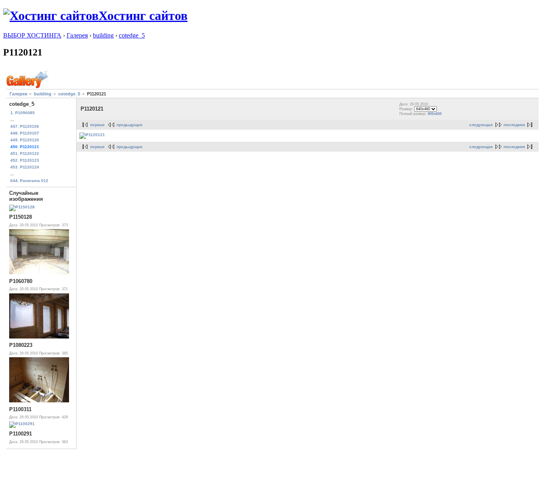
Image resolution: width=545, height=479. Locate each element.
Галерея (77, 35)
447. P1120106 (24, 126)
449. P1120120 (24, 140)
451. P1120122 (24, 153)
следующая (481, 125)
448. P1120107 (24, 133)
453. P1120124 (24, 167)
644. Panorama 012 (29, 180)
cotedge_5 (132, 35)
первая (97, 125)
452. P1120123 (24, 160)
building (103, 35)
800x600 (435, 114)
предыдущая (129, 125)
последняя (514, 125)
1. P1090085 (22, 113)
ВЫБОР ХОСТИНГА (32, 35)
